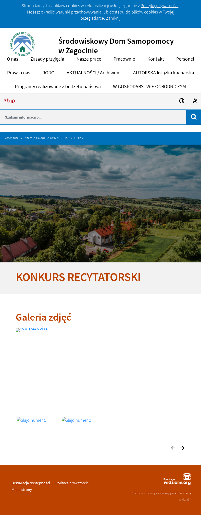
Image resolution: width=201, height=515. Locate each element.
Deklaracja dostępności (31, 482)
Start (28, 138)
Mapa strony (22, 489)
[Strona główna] (22, 47)
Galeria (41, 138)
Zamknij (113, 18)
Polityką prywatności (159, 5)
